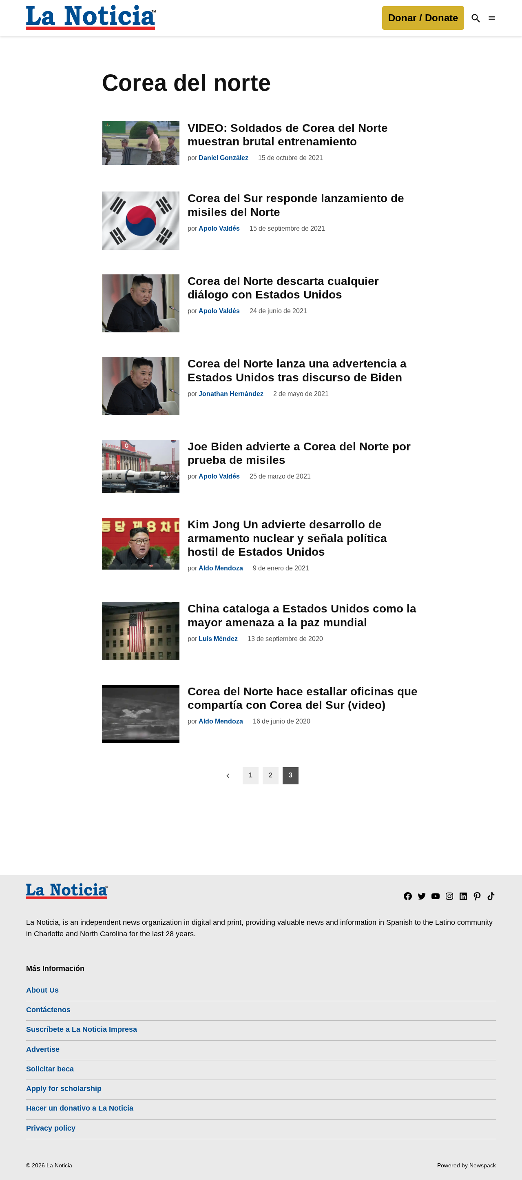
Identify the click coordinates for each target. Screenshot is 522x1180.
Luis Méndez (218, 638)
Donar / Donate (423, 17)
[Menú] (492, 18)
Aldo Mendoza (221, 568)
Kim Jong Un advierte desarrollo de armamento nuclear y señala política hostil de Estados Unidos (287, 538)
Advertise (43, 1049)
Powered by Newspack (466, 1165)
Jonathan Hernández (231, 393)
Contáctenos (48, 1010)
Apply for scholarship (64, 1088)
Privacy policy (50, 1128)
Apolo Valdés (219, 228)
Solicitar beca (50, 1069)
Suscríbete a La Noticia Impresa (81, 1029)
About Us (42, 990)
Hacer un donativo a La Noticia (79, 1108)
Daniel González (223, 157)
